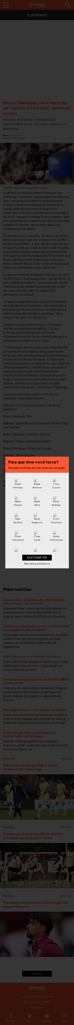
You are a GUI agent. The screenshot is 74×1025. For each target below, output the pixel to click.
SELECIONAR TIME (37, 557)
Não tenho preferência (37, 563)
